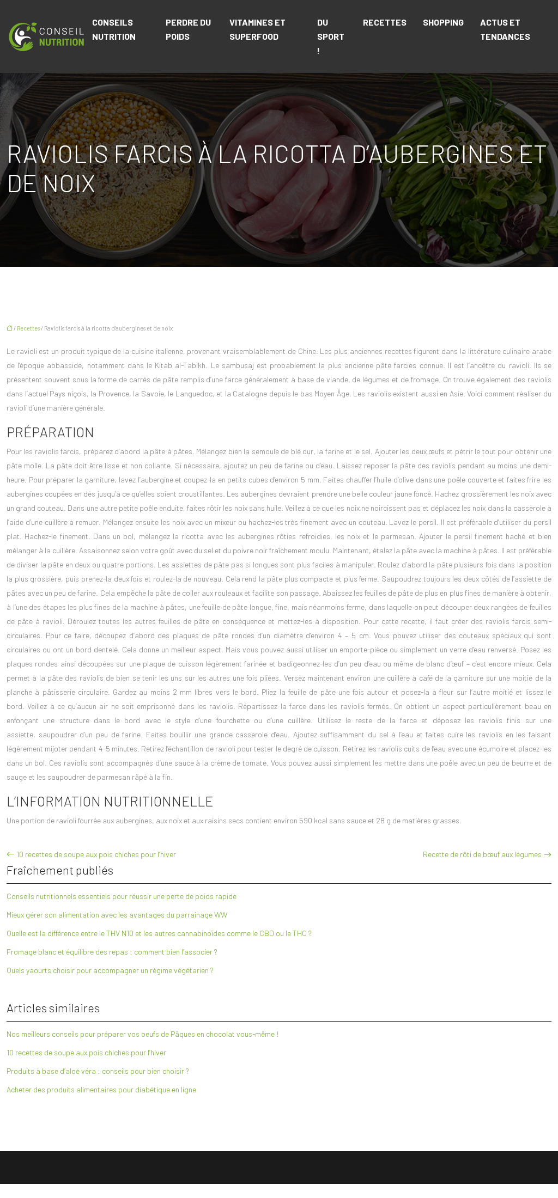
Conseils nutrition (114, 29)
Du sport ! (330, 36)
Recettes (385, 22)
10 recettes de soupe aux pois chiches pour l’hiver (96, 854)
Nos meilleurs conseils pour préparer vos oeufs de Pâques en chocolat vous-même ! (143, 1033)
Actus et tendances (505, 29)
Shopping (443, 22)
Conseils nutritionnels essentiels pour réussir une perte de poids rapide (121, 896)
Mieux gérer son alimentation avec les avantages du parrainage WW (117, 914)
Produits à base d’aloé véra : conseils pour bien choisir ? (98, 1070)
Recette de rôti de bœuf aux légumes (482, 854)
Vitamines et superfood (257, 29)
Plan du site (279, 1190)
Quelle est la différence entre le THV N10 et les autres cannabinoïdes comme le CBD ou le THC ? (159, 933)
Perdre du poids (188, 29)
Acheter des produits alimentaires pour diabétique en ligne (101, 1089)
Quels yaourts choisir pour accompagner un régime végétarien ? (110, 970)
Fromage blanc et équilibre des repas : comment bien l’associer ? (112, 951)
